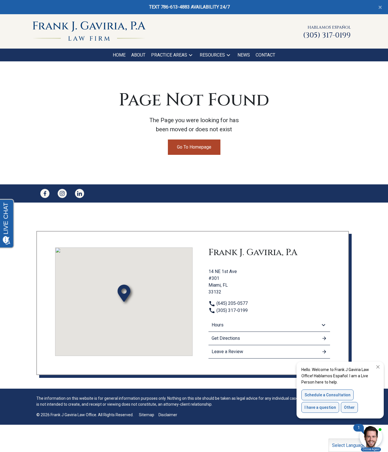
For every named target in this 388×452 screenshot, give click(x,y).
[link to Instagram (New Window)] (62, 193)
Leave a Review (227, 351)
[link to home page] (89, 31)
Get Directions (226, 338)
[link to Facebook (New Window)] (44, 193)
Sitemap (146, 415)
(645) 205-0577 (231, 303)
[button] (190, 55)
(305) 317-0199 (231, 310)
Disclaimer (167, 415)
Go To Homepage (194, 147)
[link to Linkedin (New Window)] (79, 193)
